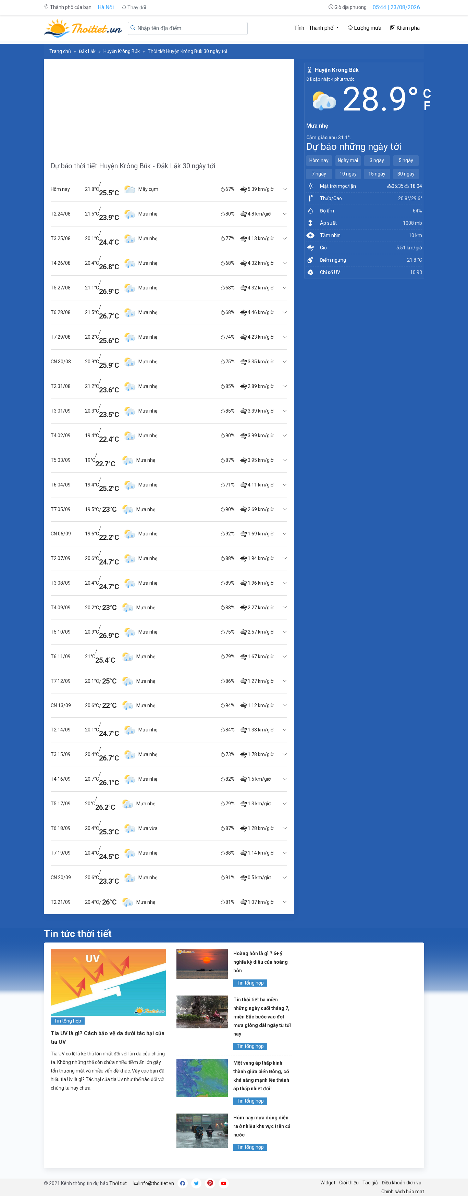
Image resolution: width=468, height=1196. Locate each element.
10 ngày (348, 174)
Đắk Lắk (87, 51)
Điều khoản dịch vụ (401, 1182)
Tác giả (370, 1182)
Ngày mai (348, 160)
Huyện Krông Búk (121, 51)
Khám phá (407, 28)
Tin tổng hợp (67, 1021)
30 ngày (406, 174)
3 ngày (377, 160)
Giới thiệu (349, 1182)
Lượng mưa (367, 28)
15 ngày (376, 174)
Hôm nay (319, 160)
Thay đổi (136, 7)
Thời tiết (118, 1183)
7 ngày (319, 174)
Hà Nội (106, 7)
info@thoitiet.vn (156, 1183)
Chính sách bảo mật (402, 1191)
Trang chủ (60, 51)
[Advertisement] (169, 107)
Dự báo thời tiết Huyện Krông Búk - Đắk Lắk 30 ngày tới (133, 166)
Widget (327, 1182)
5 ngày (406, 160)
